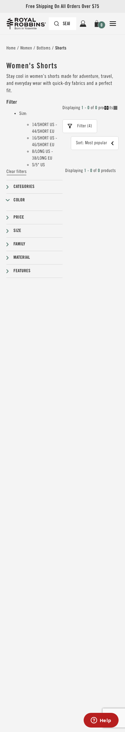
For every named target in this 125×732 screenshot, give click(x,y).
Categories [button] (24, 186)
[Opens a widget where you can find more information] (101, 721)
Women (26, 48)
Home (11, 48)
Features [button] (21, 270)
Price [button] (18, 217)
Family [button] (19, 244)
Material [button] (21, 257)
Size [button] (17, 230)
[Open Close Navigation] (113, 23)
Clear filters (16, 171)
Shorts (60, 48)
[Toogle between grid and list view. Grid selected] (111, 109)
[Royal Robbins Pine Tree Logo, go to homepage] (29, 24)
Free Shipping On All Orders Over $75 (62, 6)
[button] (98, 24)
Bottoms (43, 48)
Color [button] (19, 200)
